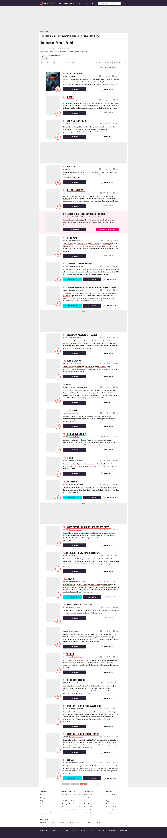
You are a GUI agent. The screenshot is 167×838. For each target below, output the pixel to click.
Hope (107, 798)
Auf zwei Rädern (67, 798)
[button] (107, 89)
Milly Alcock (87, 810)
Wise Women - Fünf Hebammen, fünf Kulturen (72, 801)
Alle (42, 36)
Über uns (43, 795)
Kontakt (42, 807)
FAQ (41, 801)
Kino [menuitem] (85, 3)
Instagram (62, 822)
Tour (41, 810)
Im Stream (84, 36)
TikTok (71, 822)
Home (42, 31)
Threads (79, 822)
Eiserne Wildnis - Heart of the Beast (116, 810)
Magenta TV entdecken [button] (107, 229)
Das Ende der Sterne (112, 795)
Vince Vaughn (88, 801)
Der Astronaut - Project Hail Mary (71, 807)
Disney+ (47, 51)
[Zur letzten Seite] (101, 784)
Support (42, 804)
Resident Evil (110, 804)
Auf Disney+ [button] (71, 279)
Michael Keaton (88, 795)
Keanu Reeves (88, 798)
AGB (54, 830)
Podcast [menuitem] (79, 3)
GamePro (112, 830)
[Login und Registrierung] (124, 3)
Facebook (43, 822)
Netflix (51, 51)
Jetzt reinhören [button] (75, 229)
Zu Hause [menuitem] (92, 3)
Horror (77, 51)
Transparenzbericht (79, 830)
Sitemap (42, 798)
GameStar (101, 830)
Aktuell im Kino (51, 36)
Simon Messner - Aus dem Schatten (72, 795)
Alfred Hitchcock (89, 813)
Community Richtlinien (47, 813)
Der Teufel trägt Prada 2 (69, 813)
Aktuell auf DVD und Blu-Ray (68, 36)
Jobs (91, 830)
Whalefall (109, 813)
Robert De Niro (88, 807)
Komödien (71, 51)
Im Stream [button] (75, 89)
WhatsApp (89, 822)
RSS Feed (99, 822)
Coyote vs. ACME (111, 807)
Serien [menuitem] (66, 3)
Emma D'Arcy (88, 804)
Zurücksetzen (55, 56)
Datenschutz (64, 830)
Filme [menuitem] (60, 3)
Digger (108, 801)
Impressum (43, 830)
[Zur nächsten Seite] (92, 784)
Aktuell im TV (94, 36)
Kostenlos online (84, 51)
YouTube (52, 822)
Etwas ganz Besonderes (69, 804)
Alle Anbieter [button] (92, 279)
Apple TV (57, 51)
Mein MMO (123, 830)
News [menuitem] (72, 3)
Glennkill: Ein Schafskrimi (69, 810)
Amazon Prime (63, 51)
